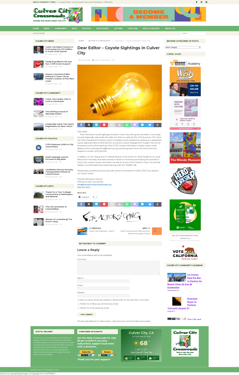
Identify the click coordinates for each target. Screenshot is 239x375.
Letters (118, 28)
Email (80, 285)
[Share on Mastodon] (134, 125)
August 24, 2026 (52, 129)
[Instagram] (206, 2)
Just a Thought (151, 28)
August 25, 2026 (52, 116)
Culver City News (44, 41)
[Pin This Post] (104, 125)
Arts (74, 28)
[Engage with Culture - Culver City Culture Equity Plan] (185, 128)
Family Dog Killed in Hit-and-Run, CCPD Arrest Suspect (58, 63)
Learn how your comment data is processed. (131, 321)
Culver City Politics (46, 138)
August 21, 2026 (52, 54)
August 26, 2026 (52, 104)
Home (36, 28)
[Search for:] (193, 33)
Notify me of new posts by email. (94, 308)
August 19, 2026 (52, 84)
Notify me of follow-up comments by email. (99, 304)
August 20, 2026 (52, 177)
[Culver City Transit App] (185, 229)
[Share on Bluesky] (150, 125)
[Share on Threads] (157, 125)
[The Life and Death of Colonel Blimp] (39, 209)
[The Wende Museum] (185, 162)
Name (80, 278)
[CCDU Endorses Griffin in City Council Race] (39, 147)
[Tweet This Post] (89, 125)
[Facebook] (197, 2)
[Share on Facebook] (81, 125)
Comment (81, 259)
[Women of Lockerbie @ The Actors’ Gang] (39, 222)
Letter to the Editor (102, 60)
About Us (170, 28)
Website (81, 292)
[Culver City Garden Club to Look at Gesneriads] (39, 101)
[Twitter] (201, 2)
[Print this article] (119, 125)
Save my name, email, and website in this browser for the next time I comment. (114, 300)
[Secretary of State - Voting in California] (185, 258)
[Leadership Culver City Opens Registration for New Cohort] (39, 126)
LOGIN (56, 370)
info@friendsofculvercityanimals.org (94, 185)
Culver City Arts (44, 186)
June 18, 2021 (86, 60)
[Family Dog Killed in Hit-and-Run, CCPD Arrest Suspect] (39, 64)
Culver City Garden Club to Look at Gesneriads (58, 100)
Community (61, 28)
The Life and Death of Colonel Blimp (56, 208)
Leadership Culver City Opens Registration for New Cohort (59, 125)
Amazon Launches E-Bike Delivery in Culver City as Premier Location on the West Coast (59, 77)
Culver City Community (47, 93)
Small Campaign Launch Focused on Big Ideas (56, 158)
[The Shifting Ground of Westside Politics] (39, 114)
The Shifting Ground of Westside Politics (56, 113)
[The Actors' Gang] (119, 221)
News (47, 28)
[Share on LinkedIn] (96, 125)
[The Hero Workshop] (185, 195)
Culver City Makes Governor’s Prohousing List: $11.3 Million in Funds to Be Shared (59, 49)
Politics (86, 28)
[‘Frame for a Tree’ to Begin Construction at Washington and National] (39, 194)
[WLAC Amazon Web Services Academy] (185, 95)
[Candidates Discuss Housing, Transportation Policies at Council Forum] (39, 172)
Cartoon (133, 28)
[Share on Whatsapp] (127, 125)
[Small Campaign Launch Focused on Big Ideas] (39, 159)
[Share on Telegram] (142, 125)
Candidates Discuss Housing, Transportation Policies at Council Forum (59, 171)
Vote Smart (102, 28)
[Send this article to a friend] (112, 125)
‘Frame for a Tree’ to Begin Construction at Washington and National (59, 194)
